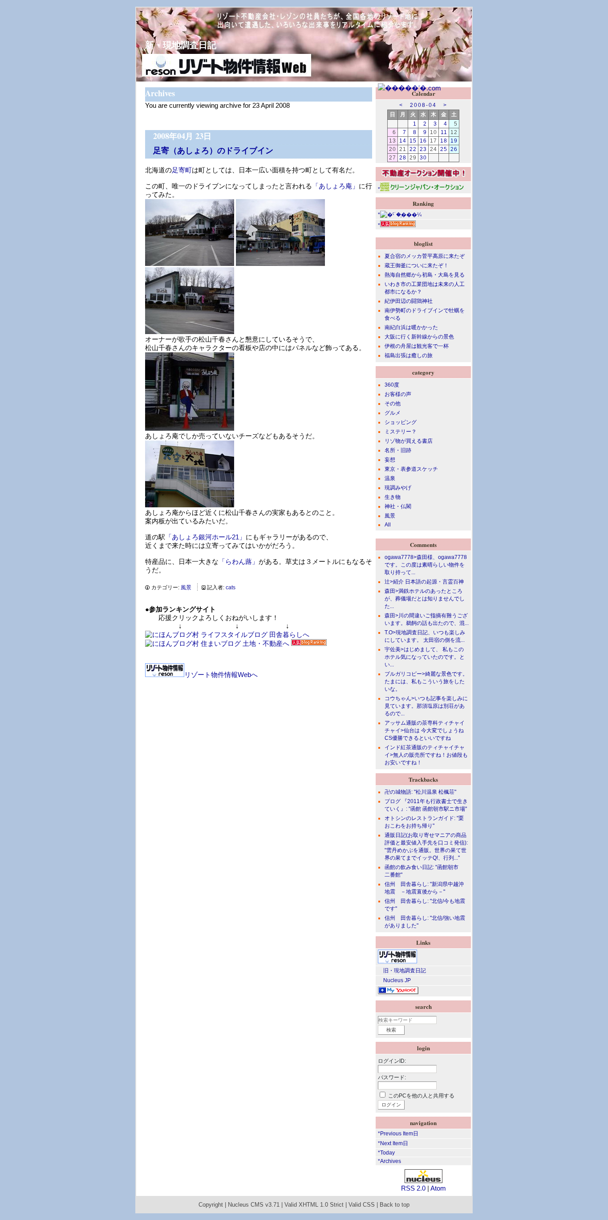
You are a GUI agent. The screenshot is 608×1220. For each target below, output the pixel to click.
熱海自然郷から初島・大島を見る (425, 275)
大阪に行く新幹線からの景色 (419, 337)
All (388, 525)
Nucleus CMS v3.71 (254, 1205)
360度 (392, 385)
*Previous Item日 (398, 1133)
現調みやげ (398, 488)
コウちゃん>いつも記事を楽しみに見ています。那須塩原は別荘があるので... (426, 706)
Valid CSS (362, 1205)
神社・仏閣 (398, 506)
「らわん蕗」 (239, 561)
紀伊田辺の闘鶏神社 (409, 301)
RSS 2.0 (413, 1188)
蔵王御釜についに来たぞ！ (417, 265)
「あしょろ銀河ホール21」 (205, 537)
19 (454, 141)
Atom (438, 1188)
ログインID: (392, 1061)
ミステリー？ (401, 431)
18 (443, 141)
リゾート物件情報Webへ (221, 674)
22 (413, 149)
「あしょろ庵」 (335, 186)
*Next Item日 (393, 1143)
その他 (393, 403)
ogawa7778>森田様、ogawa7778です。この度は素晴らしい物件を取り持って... (426, 564)
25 (443, 149)
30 (423, 158)
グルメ (393, 413)
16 (423, 141)
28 (402, 158)
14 (402, 141)
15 (413, 141)
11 (444, 132)
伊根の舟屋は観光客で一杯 (417, 346)
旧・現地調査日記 (402, 970)
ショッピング (401, 422)
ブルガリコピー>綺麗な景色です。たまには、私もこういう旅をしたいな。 (426, 681)
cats (230, 587)
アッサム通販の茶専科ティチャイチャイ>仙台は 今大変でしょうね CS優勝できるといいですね (425, 730)
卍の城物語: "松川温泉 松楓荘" (420, 792)
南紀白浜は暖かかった (411, 327)
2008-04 (423, 105)
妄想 (390, 460)
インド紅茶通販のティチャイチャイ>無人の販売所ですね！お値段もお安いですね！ (426, 755)
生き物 (393, 497)
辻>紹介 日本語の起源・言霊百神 (424, 582)
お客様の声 (398, 394)
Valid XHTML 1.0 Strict (314, 1205)
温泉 (390, 478)
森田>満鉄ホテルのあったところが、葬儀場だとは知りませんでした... (425, 598)
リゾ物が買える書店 (409, 441)
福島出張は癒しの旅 (409, 355)
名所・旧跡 (398, 450)
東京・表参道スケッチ (411, 469)
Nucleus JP (394, 980)
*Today (386, 1153)
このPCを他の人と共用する (421, 1096)
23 (423, 149)
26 (454, 149)
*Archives (389, 1161)
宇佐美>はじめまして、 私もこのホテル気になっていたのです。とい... (425, 657)
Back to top (394, 1205)
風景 (186, 587)
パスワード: (392, 1077)
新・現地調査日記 (176, 44)
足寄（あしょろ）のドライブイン (213, 150)
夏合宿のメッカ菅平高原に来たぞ (425, 256)
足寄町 (182, 170)
